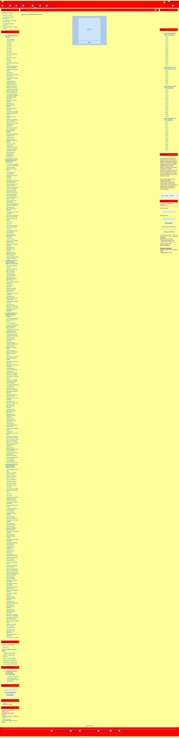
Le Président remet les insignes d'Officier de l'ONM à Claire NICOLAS (12, 96)
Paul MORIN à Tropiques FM (10, 40)
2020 (166, 57)
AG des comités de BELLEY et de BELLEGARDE (11, 270)
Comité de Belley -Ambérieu (11, 315)
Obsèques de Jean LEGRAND (11, 584)
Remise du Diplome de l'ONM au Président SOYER (12, 454)
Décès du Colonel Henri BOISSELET (11, 194)
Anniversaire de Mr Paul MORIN (11, 231)
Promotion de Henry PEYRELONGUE (12, 618)
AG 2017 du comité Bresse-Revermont (11, 226)
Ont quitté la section (170, 69)
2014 (166, 46)
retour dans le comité (12, 637)
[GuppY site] (74, 731)
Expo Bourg (10, 73)
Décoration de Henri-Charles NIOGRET (12, 66)
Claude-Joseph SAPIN (9, 658)
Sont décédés (169, 120)
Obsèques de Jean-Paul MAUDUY (12, 587)
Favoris (4, 715)
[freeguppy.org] (84, 731)
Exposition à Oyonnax (10, 286)
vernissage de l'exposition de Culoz (12, 461)
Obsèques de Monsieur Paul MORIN (10, 105)
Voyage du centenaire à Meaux (12, 146)
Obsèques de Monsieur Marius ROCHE (11, 209)
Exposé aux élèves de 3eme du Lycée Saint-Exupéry (11, 381)
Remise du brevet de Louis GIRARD (12, 458)
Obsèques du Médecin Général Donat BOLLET (11, 253)
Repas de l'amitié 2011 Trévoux (11, 625)
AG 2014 (9, 46)
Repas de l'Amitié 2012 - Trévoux (11, 476)
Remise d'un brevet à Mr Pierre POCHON (12, 216)
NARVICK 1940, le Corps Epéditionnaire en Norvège (12, 680)
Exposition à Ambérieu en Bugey (12, 372)
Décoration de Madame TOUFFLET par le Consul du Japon (12, 353)
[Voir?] (89, 29)
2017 (166, 52)
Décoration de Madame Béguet (11, 524)
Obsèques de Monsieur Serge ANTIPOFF (10, 611)
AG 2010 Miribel (11, 479)
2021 (166, 59)
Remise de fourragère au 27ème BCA (12, 433)
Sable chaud (10, 137)
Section (10, 13)
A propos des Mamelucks (10, 664)
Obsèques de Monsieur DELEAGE (12, 602)
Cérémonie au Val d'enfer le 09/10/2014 (12, 335)
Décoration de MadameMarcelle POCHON (11, 235)
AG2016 (9, 229)
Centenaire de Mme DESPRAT (12, 502)
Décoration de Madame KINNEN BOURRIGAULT (11, 528)
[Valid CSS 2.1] (123, 731)
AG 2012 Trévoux (11, 485)
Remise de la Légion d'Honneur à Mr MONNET (12, 309)
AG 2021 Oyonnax (12, 54)
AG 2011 (9, 43)
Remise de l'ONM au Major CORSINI (12, 120)
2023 (166, 63)
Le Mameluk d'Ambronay (10, 662)
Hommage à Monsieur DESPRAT (12, 554)
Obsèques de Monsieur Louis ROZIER (10, 249)
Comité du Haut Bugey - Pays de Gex (12, 262)
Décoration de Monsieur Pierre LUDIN (10, 536)
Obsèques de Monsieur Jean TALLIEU (10, 406)
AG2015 (9, 61)
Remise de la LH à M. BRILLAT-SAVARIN (12, 440)
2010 (166, 39)
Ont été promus (169, 88)
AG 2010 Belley (11, 323)
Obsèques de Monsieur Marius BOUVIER (11, 411)
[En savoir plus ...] (103, 731)
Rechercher (10, 695)
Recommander (6, 719)
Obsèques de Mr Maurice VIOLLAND (11, 191)
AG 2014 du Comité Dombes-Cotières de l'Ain (12, 490)
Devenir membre (169, 232)
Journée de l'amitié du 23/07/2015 (11, 566)
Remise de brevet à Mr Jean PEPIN (12, 184)
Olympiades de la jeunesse (11, 109)
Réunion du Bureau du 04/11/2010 (12, 134)
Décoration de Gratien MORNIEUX (12, 343)
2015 (166, 48)
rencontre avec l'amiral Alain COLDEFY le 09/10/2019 (10, 155)
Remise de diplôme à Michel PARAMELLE (12, 204)
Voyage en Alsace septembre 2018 (11, 149)
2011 (166, 41)
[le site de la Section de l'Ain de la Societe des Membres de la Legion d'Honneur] (25, 1)
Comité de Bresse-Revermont (8, 17)
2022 (166, 61)
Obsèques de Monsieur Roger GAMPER (10, 415)
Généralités (11, 645)
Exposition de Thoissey (10, 551)
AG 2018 (9, 52)
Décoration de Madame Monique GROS (11, 347)
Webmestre (5, 711)
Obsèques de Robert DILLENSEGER (12, 181)
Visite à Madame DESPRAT (11, 635)
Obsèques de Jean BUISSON (11, 581)
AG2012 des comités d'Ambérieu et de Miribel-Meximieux (12, 331)
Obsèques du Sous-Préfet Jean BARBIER (12, 615)
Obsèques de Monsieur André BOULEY (10, 598)
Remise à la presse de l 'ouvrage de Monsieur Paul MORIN (12, 130)
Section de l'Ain (8, 15)
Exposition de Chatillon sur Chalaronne (10, 547)
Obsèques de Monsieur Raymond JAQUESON (11, 298)
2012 (166, 43)
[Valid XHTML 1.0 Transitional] (60, 731)
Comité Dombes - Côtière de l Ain (11, 466)
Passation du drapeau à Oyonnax (12, 305)
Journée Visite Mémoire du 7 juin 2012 (11, 169)
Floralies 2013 (11, 239)
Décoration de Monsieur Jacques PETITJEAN (11, 278)
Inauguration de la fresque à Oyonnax (11, 86)
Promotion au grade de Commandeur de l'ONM (12, 113)
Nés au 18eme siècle (9, 650)
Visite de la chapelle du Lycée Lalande (12, 188)
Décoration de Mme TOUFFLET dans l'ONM (12, 358)
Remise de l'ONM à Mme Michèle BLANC (12, 437)
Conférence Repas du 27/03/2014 (11, 509)
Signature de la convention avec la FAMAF (11, 140)
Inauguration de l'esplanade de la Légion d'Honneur (11, 83)
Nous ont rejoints (170, 35)
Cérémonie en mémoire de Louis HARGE (11, 513)
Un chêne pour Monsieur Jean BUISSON (10, 631)
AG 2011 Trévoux (11, 483)
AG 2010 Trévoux (11, 481)
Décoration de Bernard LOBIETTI (11, 517)
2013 (166, 44)
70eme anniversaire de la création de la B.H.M (12, 320)
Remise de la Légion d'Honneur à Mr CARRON (12, 444)
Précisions (6, 647)
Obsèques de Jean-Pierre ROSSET (12, 395)
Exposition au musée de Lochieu (12, 75)
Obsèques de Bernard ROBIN (10, 577)
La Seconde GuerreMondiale (10, 673)
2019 (166, 56)
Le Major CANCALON (9, 653)
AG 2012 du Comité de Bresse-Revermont (12, 165)
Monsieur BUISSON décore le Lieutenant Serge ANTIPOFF (12, 573)
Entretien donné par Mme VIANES (12, 543)
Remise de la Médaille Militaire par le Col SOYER (12, 449)
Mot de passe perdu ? (169, 227)
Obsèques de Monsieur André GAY (12, 402)
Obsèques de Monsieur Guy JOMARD (10, 606)
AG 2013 (9, 44)
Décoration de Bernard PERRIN (11, 274)
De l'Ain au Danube (12, 676)
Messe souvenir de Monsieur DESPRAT (12, 569)
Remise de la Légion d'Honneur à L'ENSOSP (12, 124)
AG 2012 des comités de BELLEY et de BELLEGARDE (12, 326)
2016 (166, 50)
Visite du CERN (11, 144)
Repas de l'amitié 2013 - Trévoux (11, 473)
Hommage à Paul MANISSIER (11, 201)
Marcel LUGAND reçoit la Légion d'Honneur (11, 290)
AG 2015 (9, 224)
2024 (166, 65)
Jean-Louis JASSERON (9, 660)
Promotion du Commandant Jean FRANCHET (11, 425)
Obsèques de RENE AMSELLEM (12, 241)
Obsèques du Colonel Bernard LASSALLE (11, 420)
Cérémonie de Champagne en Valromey (10, 339)
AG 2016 (9, 48)
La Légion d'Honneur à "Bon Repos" (12, 385)
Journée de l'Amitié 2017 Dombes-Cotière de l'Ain (11, 559)
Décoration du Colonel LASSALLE (11, 369)
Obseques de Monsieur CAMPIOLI (12, 388)
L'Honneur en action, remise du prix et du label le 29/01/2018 (12, 91)
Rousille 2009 (11, 627)
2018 (166, 54)
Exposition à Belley (12, 375)
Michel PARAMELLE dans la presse (12, 198)
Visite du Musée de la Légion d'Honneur (12, 257)
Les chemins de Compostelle (11, 173)
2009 (166, 37)
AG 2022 (9, 56)
